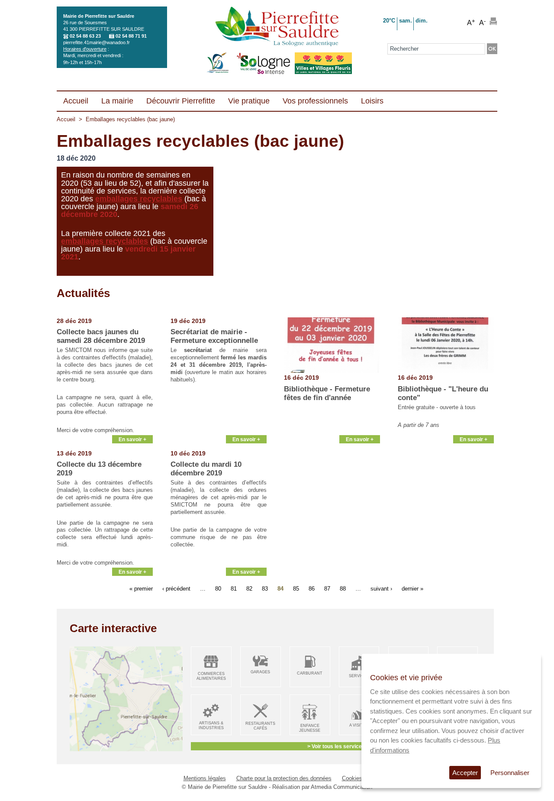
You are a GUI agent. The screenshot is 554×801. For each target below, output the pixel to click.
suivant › (381, 588)
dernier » (412, 588)
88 (343, 588)
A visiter (359, 725)
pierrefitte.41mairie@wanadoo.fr (96, 42)
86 (312, 588)
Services (359, 676)
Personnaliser (509, 772)
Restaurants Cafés (260, 725)
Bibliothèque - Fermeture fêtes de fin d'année (327, 393)
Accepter (465, 772)
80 (218, 588)
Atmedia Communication (341, 787)
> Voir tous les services (336, 746)
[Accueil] (277, 27)
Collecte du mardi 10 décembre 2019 (206, 468)
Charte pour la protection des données (284, 778)
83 (265, 588)
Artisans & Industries (211, 725)
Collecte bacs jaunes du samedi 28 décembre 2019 (101, 336)
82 (249, 588)
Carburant (309, 673)
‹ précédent (176, 588)
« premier (141, 588)
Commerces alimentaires (211, 676)
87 (327, 588)
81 (234, 588)
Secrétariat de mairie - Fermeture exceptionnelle (214, 336)
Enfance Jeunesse (309, 728)
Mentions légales (205, 778)
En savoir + (132, 439)
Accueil (66, 119)
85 (296, 588)
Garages (260, 672)
